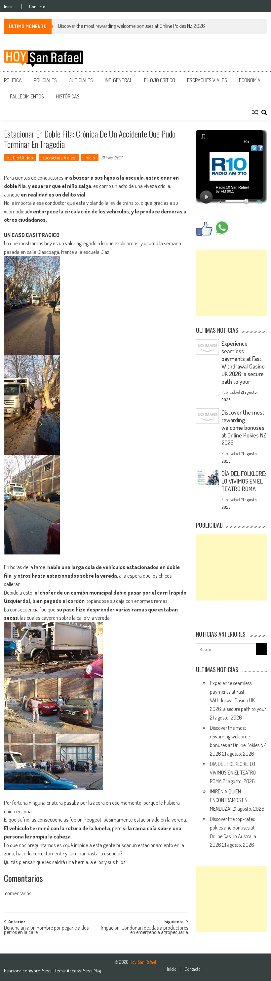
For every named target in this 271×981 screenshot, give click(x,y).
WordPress (41, 970)
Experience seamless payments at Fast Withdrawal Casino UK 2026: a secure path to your (243, 362)
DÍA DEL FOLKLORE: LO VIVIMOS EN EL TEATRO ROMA (243, 481)
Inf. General (118, 80)
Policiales (45, 80)
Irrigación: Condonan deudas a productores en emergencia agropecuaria (144, 930)
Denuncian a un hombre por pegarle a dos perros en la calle (46, 930)
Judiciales (81, 80)
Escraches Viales (207, 80)
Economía (249, 80)
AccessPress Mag (84, 970)
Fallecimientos (27, 96)
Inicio (9, 6)
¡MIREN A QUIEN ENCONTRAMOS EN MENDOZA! (229, 800)
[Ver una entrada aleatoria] (255, 112)
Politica (13, 80)
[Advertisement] (231, 283)
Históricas (68, 96)
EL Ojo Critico (159, 80)
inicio (90, 157)
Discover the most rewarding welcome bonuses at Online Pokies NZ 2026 (131, 26)
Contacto (37, 6)
